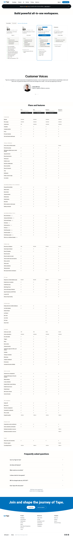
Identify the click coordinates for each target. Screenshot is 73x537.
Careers (55, 519)
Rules (21, 524)
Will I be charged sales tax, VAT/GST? (19, 480)
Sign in (59, 2)
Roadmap (14, 2)
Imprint (55, 521)
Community (39, 522)
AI (23, 2)
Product (19, 2)
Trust (21, 529)
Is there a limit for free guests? (17, 475)
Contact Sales (60, 35)
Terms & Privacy (57, 522)
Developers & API (40, 521)
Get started (29, 35)
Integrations (39, 524)
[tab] (36, 459)
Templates (39, 526)
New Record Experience (25, 526)
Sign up (13, 35)
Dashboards (22, 521)
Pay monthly (8, 23)
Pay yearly (14, 23)
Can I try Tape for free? (15, 460)
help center (40, 491)
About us (37, 2)
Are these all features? (15, 465)
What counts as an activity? (16, 470)
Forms (21, 522)
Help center (39, 517)
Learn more (46, 6)
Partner (27, 2)
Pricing (32, 2)
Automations (23, 519)
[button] (3, 86)
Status (12, 534)
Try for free (65, 2)
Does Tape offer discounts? (16, 485)
